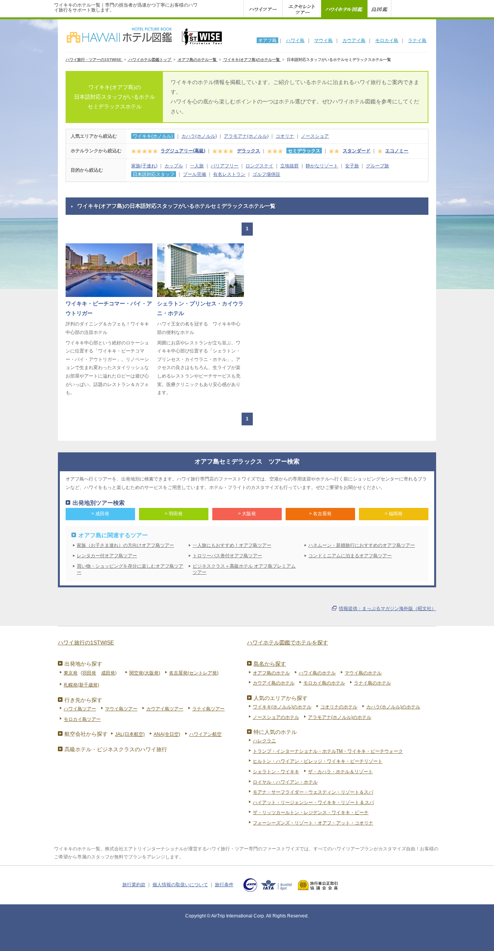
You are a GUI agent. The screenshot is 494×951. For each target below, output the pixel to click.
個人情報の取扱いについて (180, 884)
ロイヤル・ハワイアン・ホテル (285, 782)
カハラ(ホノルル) (199, 136)
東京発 (71, 673)
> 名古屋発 (320, 513)
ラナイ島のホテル (372, 683)
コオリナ (285, 136)
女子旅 (352, 166)
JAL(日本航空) (130, 734)
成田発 (108, 673)
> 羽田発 (174, 513)
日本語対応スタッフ (153, 174)
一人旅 (197, 166)
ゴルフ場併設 (266, 174)
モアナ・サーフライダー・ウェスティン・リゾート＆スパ (313, 792)
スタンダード (356, 150)
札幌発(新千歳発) (81, 685)
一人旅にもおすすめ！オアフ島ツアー (232, 545)
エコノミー (396, 150)
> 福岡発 (394, 513)
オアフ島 (267, 40)
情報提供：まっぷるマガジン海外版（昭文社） (387, 608)
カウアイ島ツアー (164, 709)
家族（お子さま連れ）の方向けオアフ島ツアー (125, 545)
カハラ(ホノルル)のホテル (393, 707)
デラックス (248, 150)
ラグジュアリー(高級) (183, 150)
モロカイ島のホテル (324, 683)
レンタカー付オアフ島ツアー (107, 555)
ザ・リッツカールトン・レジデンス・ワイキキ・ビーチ (311, 812)
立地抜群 (289, 166)
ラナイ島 (417, 40)
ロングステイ (259, 166)
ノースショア (315, 136)
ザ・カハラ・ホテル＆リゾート (340, 771)
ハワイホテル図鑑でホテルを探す (287, 642)
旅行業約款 (133, 884)
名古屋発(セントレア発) (193, 673)
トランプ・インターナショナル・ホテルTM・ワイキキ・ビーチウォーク (328, 751)
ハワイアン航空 (205, 734)
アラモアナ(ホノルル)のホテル (339, 717)
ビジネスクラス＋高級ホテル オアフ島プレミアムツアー (244, 569)
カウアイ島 (353, 40)
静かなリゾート (322, 166)
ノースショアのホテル (276, 717)
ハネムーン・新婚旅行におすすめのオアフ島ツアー (361, 545)
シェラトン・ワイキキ (276, 771)
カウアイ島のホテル (273, 683)
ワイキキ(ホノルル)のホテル (282, 707)
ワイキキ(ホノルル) (153, 136)
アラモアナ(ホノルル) (246, 136)
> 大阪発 (247, 513)
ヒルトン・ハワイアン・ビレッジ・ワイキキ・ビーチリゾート (317, 761)
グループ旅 (377, 166)
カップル (173, 166)
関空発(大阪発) (144, 673)
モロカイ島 (386, 40)
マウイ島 (323, 40)
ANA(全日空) (167, 734)
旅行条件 (224, 884)
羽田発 (89, 673)
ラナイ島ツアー (208, 709)
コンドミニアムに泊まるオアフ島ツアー (350, 555)
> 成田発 (100, 513)
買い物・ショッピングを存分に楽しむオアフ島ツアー (130, 569)
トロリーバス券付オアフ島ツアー (227, 555)
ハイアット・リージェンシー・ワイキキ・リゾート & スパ (313, 802)
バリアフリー (225, 166)
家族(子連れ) (144, 166)
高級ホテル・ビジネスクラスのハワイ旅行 (115, 749)
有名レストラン (229, 174)
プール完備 (194, 174)
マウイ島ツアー (121, 709)
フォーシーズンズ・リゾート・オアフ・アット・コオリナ (313, 823)
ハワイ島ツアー (80, 709)
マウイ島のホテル (363, 673)
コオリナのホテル (338, 707)
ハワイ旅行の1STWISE (86, 642)
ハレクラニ (264, 741)
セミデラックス (304, 150)
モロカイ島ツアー (82, 719)
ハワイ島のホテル (317, 673)
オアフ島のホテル (271, 673)
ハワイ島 (295, 40)
